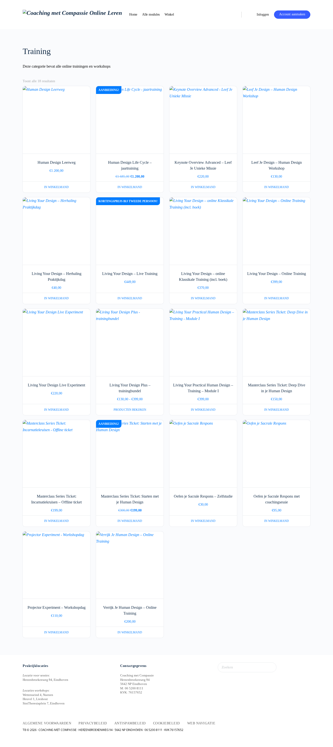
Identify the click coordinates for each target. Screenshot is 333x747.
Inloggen (263, 14)
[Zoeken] (234, 15)
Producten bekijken (130, 409)
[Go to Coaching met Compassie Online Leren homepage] (72, 14)
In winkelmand (56, 187)
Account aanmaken (292, 14)
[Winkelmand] (248, 14)
